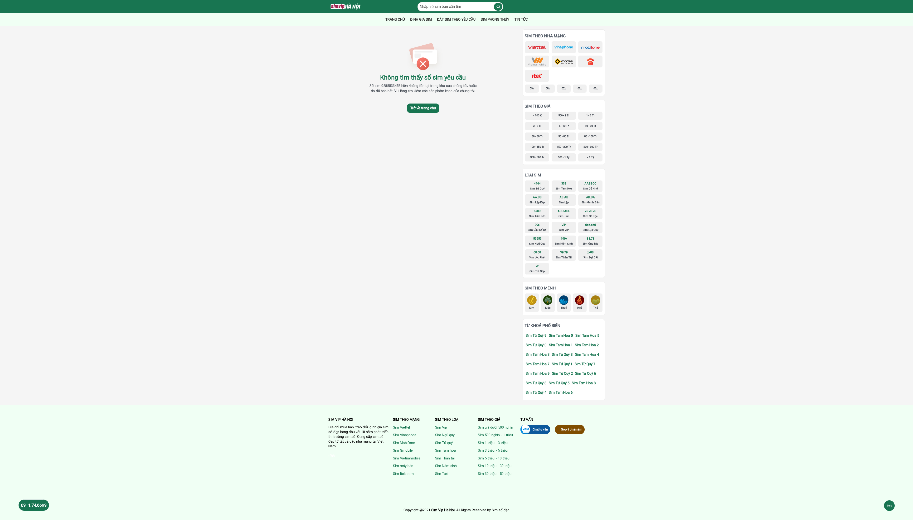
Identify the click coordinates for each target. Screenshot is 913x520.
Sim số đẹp (501, 510)
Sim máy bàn (403, 466)
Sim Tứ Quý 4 (536, 392)
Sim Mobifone (404, 443)
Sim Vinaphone (405, 435)
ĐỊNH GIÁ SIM (421, 19)
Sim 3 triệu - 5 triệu (493, 450)
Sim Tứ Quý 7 (585, 364)
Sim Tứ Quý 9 (536, 335)
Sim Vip (441, 427)
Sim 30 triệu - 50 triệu (494, 474)
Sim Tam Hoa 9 (538, 373)
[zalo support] (889, 505)
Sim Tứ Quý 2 (562, 373)
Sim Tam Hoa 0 (561, 335)
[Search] (498, 7)
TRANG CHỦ (395, 19)
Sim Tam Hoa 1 (561, 345)
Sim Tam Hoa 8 (584, 383)
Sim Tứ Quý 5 (559, 383)
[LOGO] (346, 6)
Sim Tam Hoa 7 (537, 364)
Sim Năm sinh (446, 466)
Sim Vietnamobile (406, 458)
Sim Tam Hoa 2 (587, 345)
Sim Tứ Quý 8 (562, 354)
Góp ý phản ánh (571, 429)
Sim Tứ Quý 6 (585, 373)
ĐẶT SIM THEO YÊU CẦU (456, 19)
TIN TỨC (521, 19)
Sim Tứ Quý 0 (536, 345)
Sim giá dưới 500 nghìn (495, 427)
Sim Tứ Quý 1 (562, 364)
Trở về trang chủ (423, 108)
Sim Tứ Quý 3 (536, 383)
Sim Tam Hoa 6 (561, 392)
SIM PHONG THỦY (495, 19)
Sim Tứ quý (444, 443)
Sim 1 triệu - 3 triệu (493, 443)
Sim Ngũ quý (445, 435)
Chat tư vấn (540, 429)
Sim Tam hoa (445, 450)
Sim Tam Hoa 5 (587, 335)
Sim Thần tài (445, 458)
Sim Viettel (401, 427)
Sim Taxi (441, 474)
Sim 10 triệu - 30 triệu (494, 466)
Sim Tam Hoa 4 (587, 354)
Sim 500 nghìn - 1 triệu (495, 435)
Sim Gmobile (403, 450)
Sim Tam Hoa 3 (537, 354)
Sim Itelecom (403, 474)
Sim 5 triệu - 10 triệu (494, 458)
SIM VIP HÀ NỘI (340, 419)
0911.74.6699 (34, 505)
